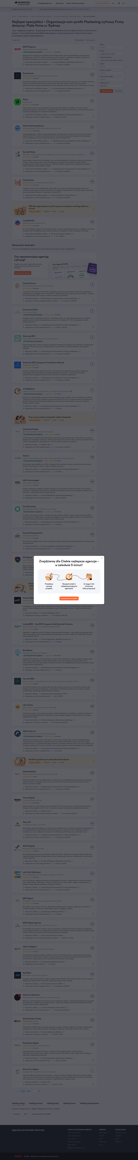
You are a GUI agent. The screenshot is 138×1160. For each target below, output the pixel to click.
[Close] (102, 558)
